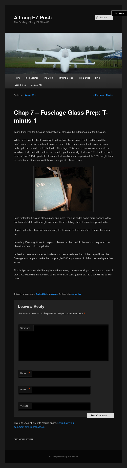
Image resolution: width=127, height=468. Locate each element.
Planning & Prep (65, 77)
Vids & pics (20, 84)
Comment (26, 328)
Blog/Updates (31, 77)
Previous (98, 94)
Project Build (42, 293)
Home (17, 77)
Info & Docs (84, 77)
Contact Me (36, 84)
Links (97, 77)
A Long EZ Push (33, 17)
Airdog (54, 293)
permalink (76, 293)
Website (24, 405)
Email (25, 389)
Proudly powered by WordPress (63, 456)
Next (109, 94)
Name (25, 373)
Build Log (119, 13)
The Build (48, 77)
